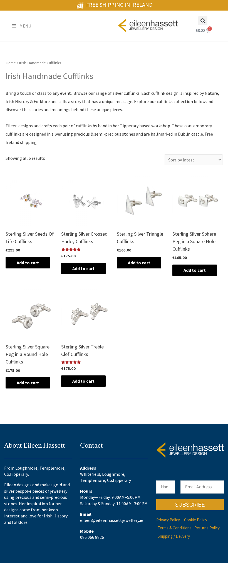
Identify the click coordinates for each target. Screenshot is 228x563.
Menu (25, 26)
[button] (202, 20)
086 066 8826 (92, 537)
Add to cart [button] (28, 262)
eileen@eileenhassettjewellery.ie (111, 520)
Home (11, 62)
